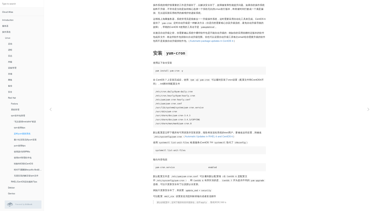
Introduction (7, 19)
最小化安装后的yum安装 (25, 139)
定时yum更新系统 (22, 133)
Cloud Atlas (7, 11)
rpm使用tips (19, 127)
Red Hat (12, 97)
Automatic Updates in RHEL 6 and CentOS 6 (209, 136)
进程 (10, 49)
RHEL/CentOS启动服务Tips (24, 181)
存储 (10, 73)
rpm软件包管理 (18, 115)
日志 (10, 55)
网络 (10, 79)
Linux (7, 37)
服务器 (5, 25)
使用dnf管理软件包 (22, 157)
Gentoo (11, 193)
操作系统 (6, 31)
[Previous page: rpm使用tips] (50, 109)
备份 (10, 85)
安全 (10, 91)
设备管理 (12, 67)
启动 (10, 43)
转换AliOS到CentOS (23, 163)
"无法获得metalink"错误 (25, 121)
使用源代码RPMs (22, 151)
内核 (10, 61)
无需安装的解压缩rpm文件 (26, 175)
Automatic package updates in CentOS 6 (211, 40)
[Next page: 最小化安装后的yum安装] (368, 109)
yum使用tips (19, 145)
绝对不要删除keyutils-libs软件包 (29, 169)
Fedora (14, 103)
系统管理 (15, 109)
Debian (11, 187)
